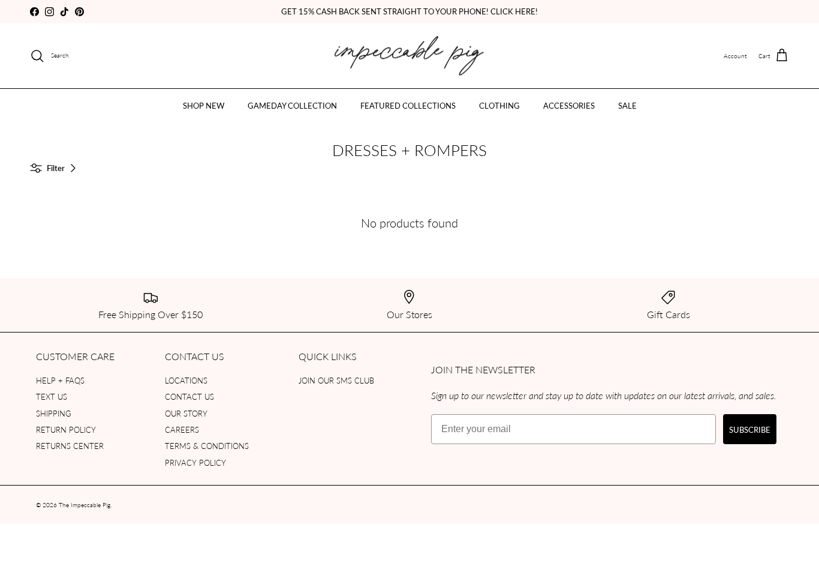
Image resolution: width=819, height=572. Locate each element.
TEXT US (51, 396)
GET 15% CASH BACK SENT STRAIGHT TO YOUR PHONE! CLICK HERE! (409, 11)
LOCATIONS (186, 380)
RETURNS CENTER (70, 445)
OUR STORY (186, 413)
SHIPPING (53, 413)
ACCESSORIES (569, 105)
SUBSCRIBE (749, 429)
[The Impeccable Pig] (409, 56)
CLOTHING (499, 105)
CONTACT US (189, 396)
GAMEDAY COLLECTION (292, 105)
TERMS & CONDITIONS (207, 445)
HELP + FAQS (60, 380)
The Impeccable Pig (84, 505)
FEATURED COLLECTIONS (408, 105)
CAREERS (182, 429)
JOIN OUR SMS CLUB (336, 380)
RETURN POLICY (66, 429)
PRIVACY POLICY (195, 462)
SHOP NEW (203, 105)
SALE (627, 105)
